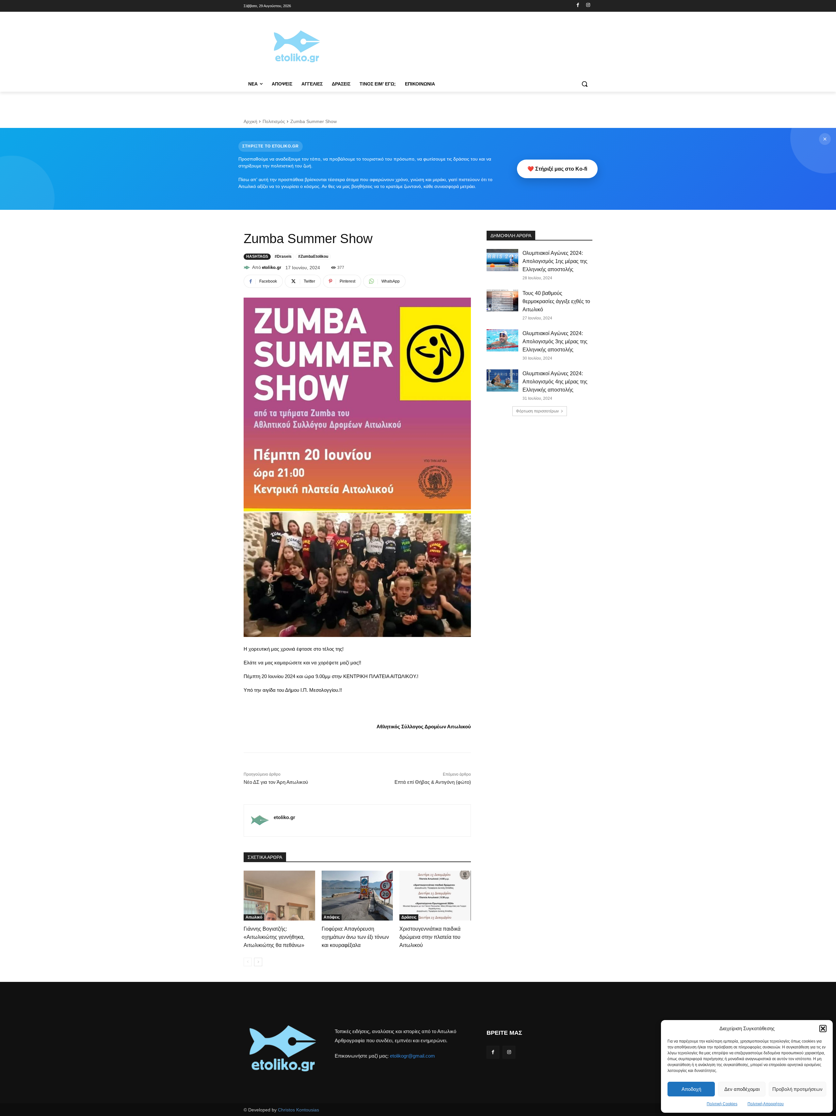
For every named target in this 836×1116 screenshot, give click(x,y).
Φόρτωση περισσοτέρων (537, 411)
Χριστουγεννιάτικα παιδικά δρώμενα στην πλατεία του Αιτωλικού (429, 937)
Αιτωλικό (254, 917)
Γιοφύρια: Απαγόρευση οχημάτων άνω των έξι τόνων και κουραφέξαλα (355, 937)
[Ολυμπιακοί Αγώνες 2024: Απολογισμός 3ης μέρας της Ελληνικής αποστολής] (502, 340)
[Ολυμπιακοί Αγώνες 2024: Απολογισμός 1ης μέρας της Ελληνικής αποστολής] (502, 260)
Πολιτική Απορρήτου (766, 1104)
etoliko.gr (271, 267)
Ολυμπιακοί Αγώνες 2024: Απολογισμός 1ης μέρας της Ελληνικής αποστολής (554, 261)
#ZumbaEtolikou (313, 256)
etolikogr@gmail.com (412, 1056)
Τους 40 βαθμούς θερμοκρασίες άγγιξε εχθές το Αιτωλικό (556, 301)
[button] (823, 1028)
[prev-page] (248, 962)
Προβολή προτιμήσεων (797, 1089)
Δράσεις (408, 917)
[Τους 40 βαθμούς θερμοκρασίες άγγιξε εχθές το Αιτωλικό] (502, 300)
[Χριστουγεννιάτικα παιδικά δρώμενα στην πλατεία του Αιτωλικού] (435, 896)
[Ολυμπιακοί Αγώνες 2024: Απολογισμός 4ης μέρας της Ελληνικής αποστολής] (502, 380)
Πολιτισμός (274, 121)
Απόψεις (332, 917)
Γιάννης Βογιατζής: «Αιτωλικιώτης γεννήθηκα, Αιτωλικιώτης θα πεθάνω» (274, 937)
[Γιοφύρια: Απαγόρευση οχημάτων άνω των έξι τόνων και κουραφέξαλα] (357, 896)
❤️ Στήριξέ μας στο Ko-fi (557, 169)
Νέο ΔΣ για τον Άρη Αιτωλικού (276, 782)
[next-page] (258, 962)
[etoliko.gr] (248, 267)
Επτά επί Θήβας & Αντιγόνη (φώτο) (432, 782)
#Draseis (283, 256)
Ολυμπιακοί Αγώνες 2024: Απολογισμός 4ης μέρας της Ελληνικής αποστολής (554, 382)
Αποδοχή (691, 1089)
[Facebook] (577, 5)
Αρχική (250, 121)
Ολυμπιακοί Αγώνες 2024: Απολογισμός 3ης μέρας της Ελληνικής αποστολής (554, 341)
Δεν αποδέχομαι (742, 1089)
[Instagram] (588, 5)
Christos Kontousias (298, 1109)
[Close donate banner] (825, 139)
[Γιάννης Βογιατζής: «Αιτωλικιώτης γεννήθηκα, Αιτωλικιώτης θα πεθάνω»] (279, 896)
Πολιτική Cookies (722, 1104)
